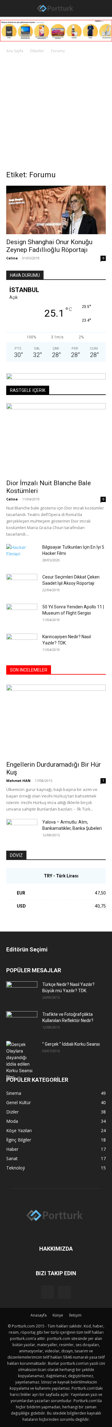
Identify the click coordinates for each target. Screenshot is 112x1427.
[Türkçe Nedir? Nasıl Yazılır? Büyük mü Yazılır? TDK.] (21, 992)
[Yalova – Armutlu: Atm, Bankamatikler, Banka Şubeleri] (21, 830)
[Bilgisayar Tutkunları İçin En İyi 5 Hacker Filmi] (21, 555)
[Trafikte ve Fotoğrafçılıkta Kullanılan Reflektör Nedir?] (21, 1022)
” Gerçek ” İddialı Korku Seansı (71, 1044)
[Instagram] (47, 1292)
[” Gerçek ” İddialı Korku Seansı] (21, 1060)
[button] (10, 8)
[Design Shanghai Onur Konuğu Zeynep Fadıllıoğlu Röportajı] (56, 210)
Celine (12, 258)
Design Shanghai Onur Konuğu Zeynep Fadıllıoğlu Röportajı (49, 245)
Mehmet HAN (18, 780)
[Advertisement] (56, 114)
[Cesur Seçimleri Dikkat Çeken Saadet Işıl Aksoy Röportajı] (21, 585)
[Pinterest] (64, 1292)
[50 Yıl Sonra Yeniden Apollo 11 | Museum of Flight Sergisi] (21, 614)
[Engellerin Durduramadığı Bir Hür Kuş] (56, 721)
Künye (58, 1315)
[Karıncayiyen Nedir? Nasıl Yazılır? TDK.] (21, 644)
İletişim (75, 1315)
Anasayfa (38, 1315)
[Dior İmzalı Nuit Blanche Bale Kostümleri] (56, 439)
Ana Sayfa (14, 50)
